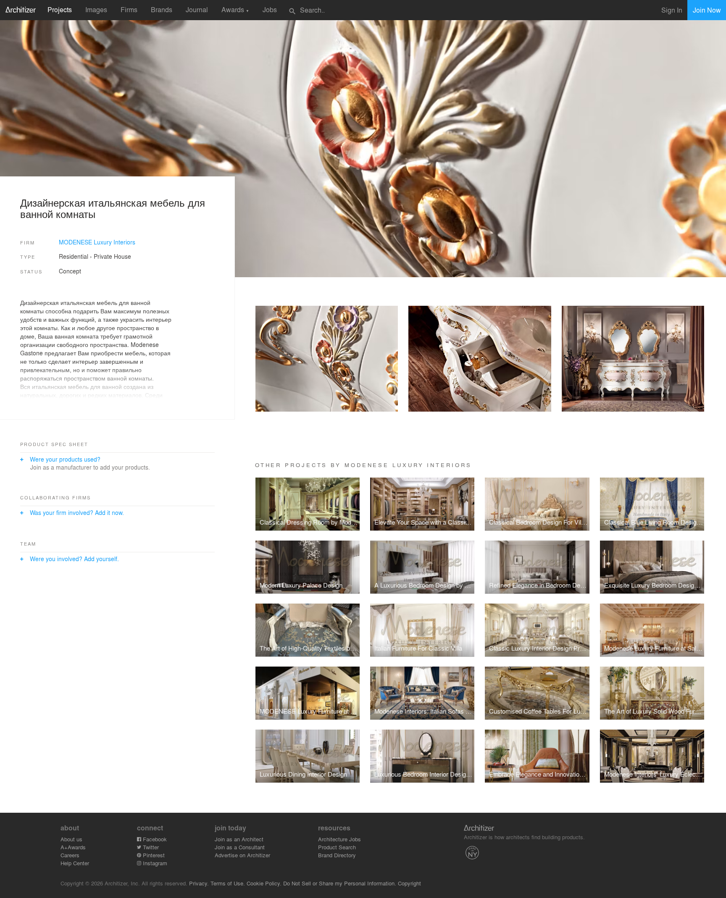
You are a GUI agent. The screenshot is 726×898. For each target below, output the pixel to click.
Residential (73, 256)
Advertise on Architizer (242, 855)
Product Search (337, 847)
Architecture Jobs (339, 839)
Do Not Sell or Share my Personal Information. (339, 883)
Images (96, 9)
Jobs (270, 9)
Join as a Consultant (240, 847)
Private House (112, 256)
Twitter (150, 847)
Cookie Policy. (264, 883)
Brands (161, 9)
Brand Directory (337, 855)
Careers (69, 855)
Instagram (154, 863)
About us (71, 839)
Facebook (154, 839)
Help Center (74, 863)
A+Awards (73, 847)
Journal (197, 9)
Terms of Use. (227, 883)
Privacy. (199, 883)
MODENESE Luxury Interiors (97, 242)
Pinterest (153, 855)
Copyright (409, 883)
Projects (59, 9)
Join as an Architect (239, 839)
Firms (129, 9)
